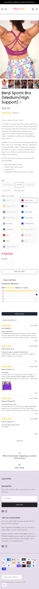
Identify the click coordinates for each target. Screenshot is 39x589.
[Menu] (2, 9)
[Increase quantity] (11, 263)
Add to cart (19, 271)
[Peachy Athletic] (19, 9)
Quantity (4, 259)
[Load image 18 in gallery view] (19, 49)
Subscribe (19, 505)
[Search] (6, 9)
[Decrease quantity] (3, 263)
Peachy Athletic (10, 582)
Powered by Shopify (20, 582)
